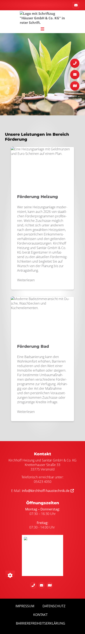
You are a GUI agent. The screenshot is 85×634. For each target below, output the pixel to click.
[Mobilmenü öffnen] (42, 28)
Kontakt (40, 614)
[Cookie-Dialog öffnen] (10, 575)
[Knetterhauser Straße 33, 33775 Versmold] (51, 585)
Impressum (24, 606)
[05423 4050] (34, 585)
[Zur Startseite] (42, 17)
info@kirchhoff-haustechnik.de (46, 490)
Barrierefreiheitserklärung (40, 623)
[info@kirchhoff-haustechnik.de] (76, 5)
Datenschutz (53, 606)
